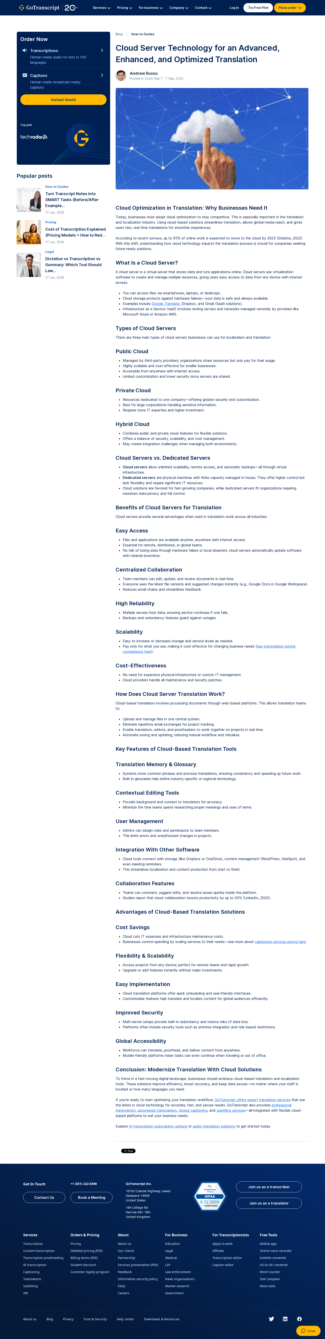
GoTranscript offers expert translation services (253, 1100)
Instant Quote (63, 99)
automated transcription (157, 1110)
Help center (125, 1319)
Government (174, 1293)
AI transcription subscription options (158, 1126)
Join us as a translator (269, 1203)
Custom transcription (39, 1251)
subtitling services (231, 1110)
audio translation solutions (214, 1126)
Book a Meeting (91, 1197)
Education (172, 1244)
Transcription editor (227, 1258)
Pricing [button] (122, 7)
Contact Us (44, 1197)
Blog (119, 34)
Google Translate (166, 303)
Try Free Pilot (258, 7)
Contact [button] (201, 7)
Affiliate (218, 1251)
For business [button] (149, 7)
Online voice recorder (276, 1251)
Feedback (125, 1272)
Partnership (126, 1258)
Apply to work (222, 1244)
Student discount (83, 1265)
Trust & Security (95, 1319)
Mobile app (268, 1244)
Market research (177, 1286)
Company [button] (176, 7)
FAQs (121, 1286)
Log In (234, 7)
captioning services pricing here (280, 941)
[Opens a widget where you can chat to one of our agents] (308, 1331)
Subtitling (30, 1286)
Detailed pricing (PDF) (87, 1251)
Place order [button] (288, 7)
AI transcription (34, 1265)
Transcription (33, 1244)
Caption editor (223, 1265)
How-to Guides (143, 34)
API (25, 1293)
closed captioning (193, 1110)
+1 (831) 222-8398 (84, 1184)
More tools (267, 1286)
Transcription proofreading (43, 1258)
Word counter (270, 1272)
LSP (167, 1265)
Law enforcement (178, 1272)
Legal (169, 1251)
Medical (171, 1258)
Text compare (270, 1279)
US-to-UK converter (274, 1265)
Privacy (68, 1319)
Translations (32, 1279)
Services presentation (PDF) (138, 1265)
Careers (123, 1293)
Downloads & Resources (162, 1319)
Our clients (126, 1251)
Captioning (31, 1272)
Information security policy (138, 1279)
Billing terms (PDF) (84, 1258)
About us (124, 1244)
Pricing (76, 1244)
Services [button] (99, 7)
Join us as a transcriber (269, 1187)
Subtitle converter (273, 1258)
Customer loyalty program (90, 1272)
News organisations (180, 1279)
